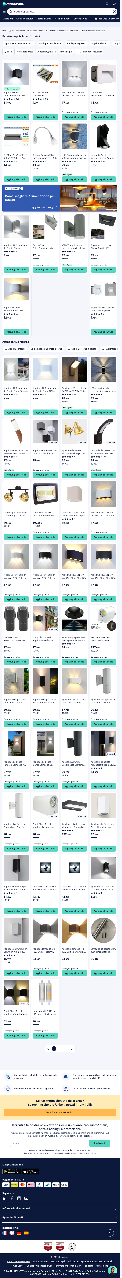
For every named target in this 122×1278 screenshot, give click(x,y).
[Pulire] (114, 11)
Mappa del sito (40, 1261)
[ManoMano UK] (12, 1233)
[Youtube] (26, 1198)
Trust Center (18, 1265)
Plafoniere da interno (59, 30)
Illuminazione (19, 30)
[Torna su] (110, 1233)
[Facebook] (12, 1198)
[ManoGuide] (112, 1270)
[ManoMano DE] (19, 1233)
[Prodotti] (4, 11)
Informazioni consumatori (68, 1265)
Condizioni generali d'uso (40, 1265)
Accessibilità (102, 1265)
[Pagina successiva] (71, 1048)
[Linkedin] (4, 1198)
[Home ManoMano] (52, 4)
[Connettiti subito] (107, 4)
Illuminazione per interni (37, 30)
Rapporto (88, 1265)
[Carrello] (114, 4)
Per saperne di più (88, 1153)
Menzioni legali (57, 1261)
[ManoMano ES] (26, 1233)
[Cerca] (10, 12)
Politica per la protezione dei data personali (90, 1261)
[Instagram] (19, 1198)
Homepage (7, 30)
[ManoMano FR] (4, 1233)
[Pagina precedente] (48, 1048)
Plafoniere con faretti (78, 30)
